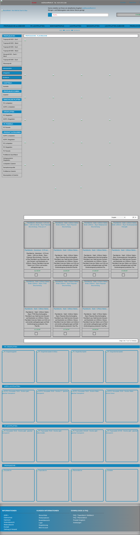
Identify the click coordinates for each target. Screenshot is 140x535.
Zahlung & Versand (10, 529)
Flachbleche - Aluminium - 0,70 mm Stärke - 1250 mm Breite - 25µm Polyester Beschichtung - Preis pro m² (38, 250)
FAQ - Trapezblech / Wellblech (83, 515)
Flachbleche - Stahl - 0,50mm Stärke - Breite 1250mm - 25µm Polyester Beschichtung (67, 250)
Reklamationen (44, 518)
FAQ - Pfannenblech (80, 518)
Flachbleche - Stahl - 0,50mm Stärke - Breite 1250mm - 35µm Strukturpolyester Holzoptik (125, 250)
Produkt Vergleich (79, 520)
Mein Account (43, 527)
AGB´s (6, 515)
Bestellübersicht (44, 520)
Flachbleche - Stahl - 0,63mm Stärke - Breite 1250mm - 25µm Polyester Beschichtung (67, 309)
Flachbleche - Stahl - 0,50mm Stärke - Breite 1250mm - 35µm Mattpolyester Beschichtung (96, 250)
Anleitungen (77, 522)
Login (41, 523)
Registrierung (43, 525)
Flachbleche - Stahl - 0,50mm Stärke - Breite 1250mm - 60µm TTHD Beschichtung (38, 309)
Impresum (7, 520)
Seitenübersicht (9, 522)
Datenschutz (8, 517)
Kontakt (6, 527)
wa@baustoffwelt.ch (89, 8)
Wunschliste (43, 515)
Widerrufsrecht (9, 525)
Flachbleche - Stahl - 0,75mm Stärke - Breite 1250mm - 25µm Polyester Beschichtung (96, 309)
